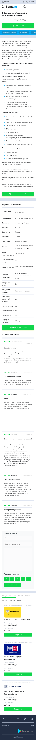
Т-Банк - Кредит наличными (17, 619)
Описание (24, 32)
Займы (4, 600)
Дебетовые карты (15, 600)
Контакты (5, 725)
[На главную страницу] (9, 9)
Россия (6, 2)
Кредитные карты (24, 596)
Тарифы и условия (9, 32)
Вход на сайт (29, 2)
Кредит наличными (9, 596)
